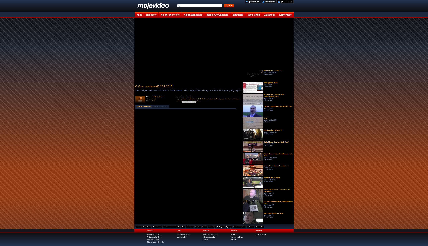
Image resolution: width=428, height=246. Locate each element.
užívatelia (269, 14)
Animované (157, 227)
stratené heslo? (181, 237)
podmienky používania (210, 234)
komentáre (285, 14)
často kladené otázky (183, 234)
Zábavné (250, 227)
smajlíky (233, 234)
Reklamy (211, 227)
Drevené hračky (261, 234)
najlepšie (151, 14)
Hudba (197, 227)
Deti (183, 227)
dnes (139, 14)
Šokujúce (188, 97)
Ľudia (204, 227)
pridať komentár (144, 106)
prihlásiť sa (254, 2)
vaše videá (254, 14)
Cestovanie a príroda (172, 227)
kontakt (205, 239)
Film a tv (189, 227)
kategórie (237, 14)
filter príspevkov (161, 106)
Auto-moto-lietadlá (143, 227)
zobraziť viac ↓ (189, 102)
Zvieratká (259, 227)
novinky (233, 239)
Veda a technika (239, 227)
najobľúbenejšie (170, 14)
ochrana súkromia (209, 237)
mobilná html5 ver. (237, 237)
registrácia (270, 2)
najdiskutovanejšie (217, 14)
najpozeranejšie (193, 14)
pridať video (286, 2)
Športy (228, 227)
